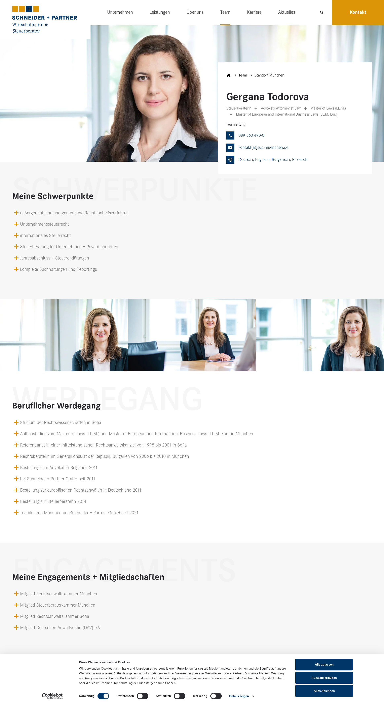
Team (225, 12)
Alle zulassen (324, 664)
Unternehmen (120, 12)
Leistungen (160, 12)
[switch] (142, 696)
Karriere (254, 12)
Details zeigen (239, 696)
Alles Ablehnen (324, 691)
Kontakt (358, 12)
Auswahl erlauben (324, 677)
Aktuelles (286, 12)
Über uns (195, 12)
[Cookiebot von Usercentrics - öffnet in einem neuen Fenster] (52, 696)
